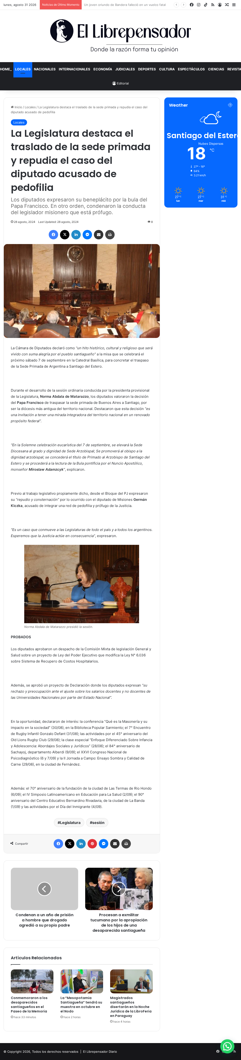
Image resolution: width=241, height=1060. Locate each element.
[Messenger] (87, 234)
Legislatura (70, 822)
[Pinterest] (92, 843)
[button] (227, 1046)
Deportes (147, 69)
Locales (23, 69)
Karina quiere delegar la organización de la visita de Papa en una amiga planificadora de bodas (153, 5)
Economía (102, 69)
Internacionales (74, 69)
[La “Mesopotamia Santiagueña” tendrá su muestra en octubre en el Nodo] (81, 981)
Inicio (18, 107)
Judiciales (125, 69)
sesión (98, 822)
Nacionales (45, 69)
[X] (64, 234)
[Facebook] (53, 234)
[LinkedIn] (76, 234)
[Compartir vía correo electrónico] (98, 234)
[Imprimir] (110, 234)
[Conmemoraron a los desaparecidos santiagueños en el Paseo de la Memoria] (32, 981)
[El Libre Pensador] (120, 36)
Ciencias (216, 69)
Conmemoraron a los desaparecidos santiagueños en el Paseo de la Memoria (29, 1005)
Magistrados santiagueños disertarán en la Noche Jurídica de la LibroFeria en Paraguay (131, 1007)
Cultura (167, 69)
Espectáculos (191, 69)
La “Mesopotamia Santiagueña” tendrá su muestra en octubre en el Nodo (81, 1005)
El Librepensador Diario (100, 1051)
